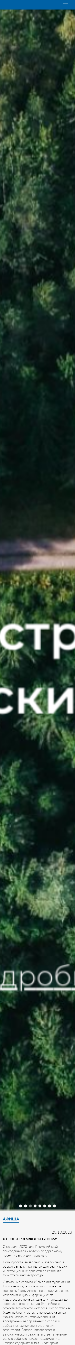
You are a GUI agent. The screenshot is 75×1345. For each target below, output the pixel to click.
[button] (20, 1206)
